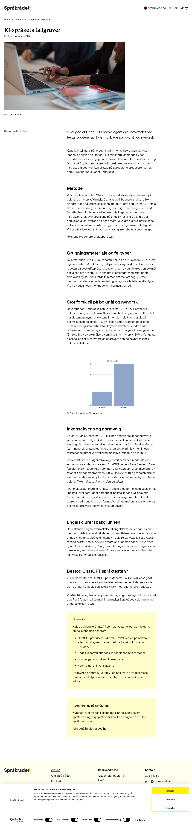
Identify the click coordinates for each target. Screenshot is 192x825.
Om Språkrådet (61, 775)
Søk (175, 8)
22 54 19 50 (152, 775)
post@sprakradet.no (158, 781)
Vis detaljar (140, 820)
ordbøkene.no (157, 8)
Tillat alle (170, 791)
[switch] (74, 820)
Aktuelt (19, 19)
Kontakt (56, 781)
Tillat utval (170, 799)
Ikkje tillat (170, 808)
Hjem (7, 19)
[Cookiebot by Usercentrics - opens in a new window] (16, 820)
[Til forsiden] (17, 8)
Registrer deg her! (96, 728)
